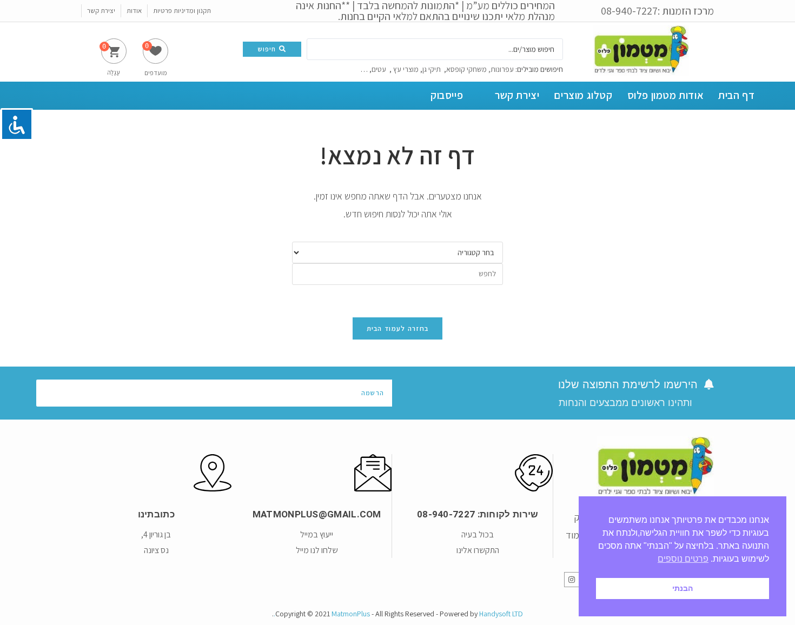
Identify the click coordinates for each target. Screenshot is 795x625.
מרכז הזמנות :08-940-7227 (657, 11)
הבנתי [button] (682, 588)
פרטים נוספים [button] (683, 558)
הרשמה (372, 393)
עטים (380, 69)
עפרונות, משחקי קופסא (480, 69)
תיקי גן (431, 69)
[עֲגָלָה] (114, 51)
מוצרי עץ (406, 69)
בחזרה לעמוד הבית (398, 328)
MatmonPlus (351, 614)
